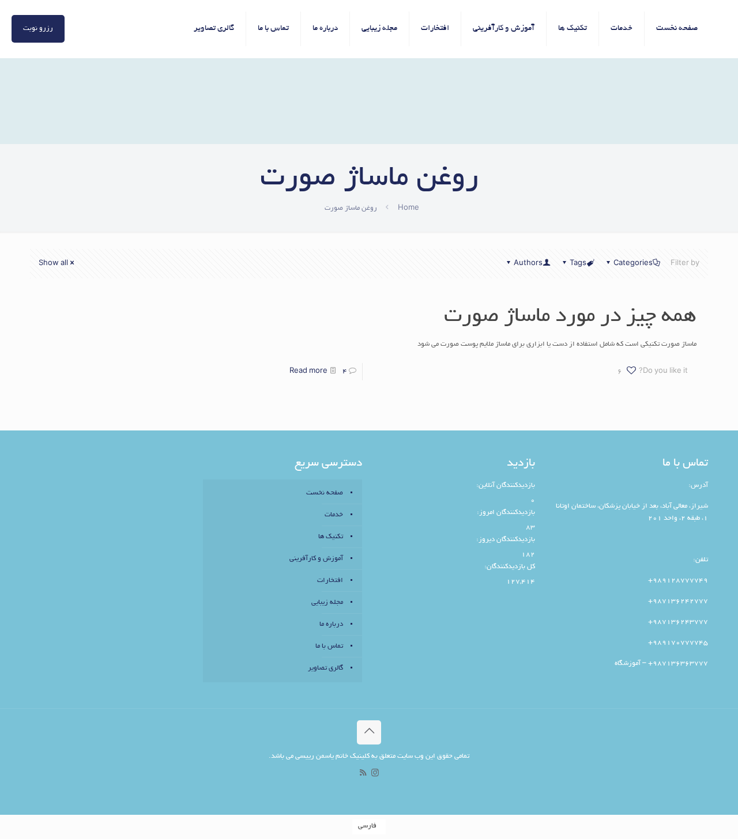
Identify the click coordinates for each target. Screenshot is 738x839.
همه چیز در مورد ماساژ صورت (570, 316)
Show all (53, 263)
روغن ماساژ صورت (351, 208)
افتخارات (330, 580)
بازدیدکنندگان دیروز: (505, 539)
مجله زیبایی (327, 602)
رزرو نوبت (38, 28)
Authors (528, 263)
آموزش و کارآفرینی (316, 558)
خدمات (334, 515)
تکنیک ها (330, 537)
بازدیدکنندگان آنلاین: (505, 485)
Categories (633, 263)
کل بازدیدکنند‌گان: (509, 566)
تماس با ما (329, 646)
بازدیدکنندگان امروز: (505, 512)
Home (408, 208)
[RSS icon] (363, 774)
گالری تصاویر (325, 668)
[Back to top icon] (369, 732)
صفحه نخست (324, 493)
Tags (578, 263)
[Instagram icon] (375, 774)
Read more (308, 371)
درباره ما (331, 624)
